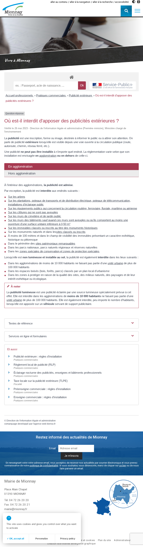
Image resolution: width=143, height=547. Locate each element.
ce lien (122, 465)
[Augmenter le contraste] (133, 2)
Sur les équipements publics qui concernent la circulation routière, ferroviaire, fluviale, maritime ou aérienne (72, 208)
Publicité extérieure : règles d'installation (38, 356)
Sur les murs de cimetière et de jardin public (34, 216)
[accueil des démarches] (71, 77)
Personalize (41, 538)
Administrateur (122, 540)
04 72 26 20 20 (19, 500)
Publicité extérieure (81, 95)
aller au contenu (58, 2)
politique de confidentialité (44, 465)
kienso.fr (51, 424)
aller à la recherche (103, 2)
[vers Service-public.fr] (112, 85)
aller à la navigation (80, 2)
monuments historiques (83, 227)
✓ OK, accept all (15, 538)
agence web (40, 424)
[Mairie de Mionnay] (13, 9)
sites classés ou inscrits (70, 231)
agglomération (47, 155)
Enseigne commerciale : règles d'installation (40, 397)
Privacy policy (67, 538)
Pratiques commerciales (51, 95)
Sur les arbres (16, 196)
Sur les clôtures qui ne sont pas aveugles (33, 212)
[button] (137, 11)
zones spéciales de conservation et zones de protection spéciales (59, 251)
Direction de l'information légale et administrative (31, 420)
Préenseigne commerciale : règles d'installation (42, 389)
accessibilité (122, 2)
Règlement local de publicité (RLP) (34, 364)
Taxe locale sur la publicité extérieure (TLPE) (41, 380)
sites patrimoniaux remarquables (55, 243)
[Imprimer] (138, 2)
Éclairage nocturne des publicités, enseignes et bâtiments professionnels (58, 372)
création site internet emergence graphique (71, 543)
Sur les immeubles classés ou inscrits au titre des (38, 227)
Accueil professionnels (20, 95)
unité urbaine (115, 263)
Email (52, 448)
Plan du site (104, 540)
